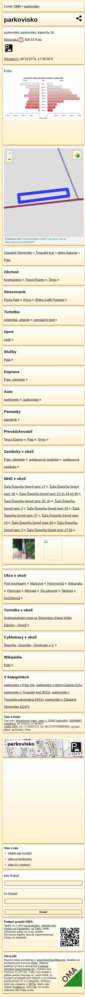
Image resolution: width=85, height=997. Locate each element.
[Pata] (23, 559)
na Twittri (36, 928)
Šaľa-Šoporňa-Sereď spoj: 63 (47, 508)
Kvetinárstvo (12, 280)
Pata (7, 260)
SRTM (32, 984)
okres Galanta (67, 252)
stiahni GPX (11, 726)
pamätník (10, 419)
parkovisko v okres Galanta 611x (59, 685)
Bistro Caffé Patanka (49, 300)
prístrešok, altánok (16, 320)
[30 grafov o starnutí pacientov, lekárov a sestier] (43, 118)
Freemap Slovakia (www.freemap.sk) (26, 967)
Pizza (27, 300)
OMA (17, 6)
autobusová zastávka (44, 459)
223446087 (75, 720)
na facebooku (32, 925)
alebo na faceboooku (20, 859)
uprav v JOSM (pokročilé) (53, 720)
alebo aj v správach (19, 864)
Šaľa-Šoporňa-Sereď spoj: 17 (24, 486)
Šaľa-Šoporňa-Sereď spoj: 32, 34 (27, 501)
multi (7, 339)
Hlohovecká (55, 583)
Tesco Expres (35, 280)
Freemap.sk (52, 238)
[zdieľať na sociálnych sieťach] (79, 18)
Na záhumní (49, 591)
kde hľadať (11, 875)
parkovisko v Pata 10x (19, 685)
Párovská (14, 591)
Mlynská (30, 591)
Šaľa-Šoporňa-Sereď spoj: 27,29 (50, 530)
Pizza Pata (11, 300)
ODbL (34, 962)
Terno (53, 280)
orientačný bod (44, 320)
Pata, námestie (14, 379)
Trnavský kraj (45, 252)
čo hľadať (10, 893)
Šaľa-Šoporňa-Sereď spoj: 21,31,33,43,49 (48, 494)
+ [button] (9, 153)
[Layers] (77, 154)
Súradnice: (11, 59)
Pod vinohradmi (15, 583)
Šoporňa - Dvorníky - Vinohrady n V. (29, 645)
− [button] (9, 159)
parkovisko (31, 6)
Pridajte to (19, 987)
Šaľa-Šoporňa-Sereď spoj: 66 (32, 523)
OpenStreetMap (31, 238)
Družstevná (12, 598)
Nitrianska (13, 39)
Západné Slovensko (18, 252)
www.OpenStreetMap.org (51, 959)
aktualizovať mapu (26, 720)
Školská (67, 591)
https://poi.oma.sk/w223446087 (20, 241)
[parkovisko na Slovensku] (10, 48)
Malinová (36, 583)
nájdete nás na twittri (20, 853)
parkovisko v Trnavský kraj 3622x (27, 692)
